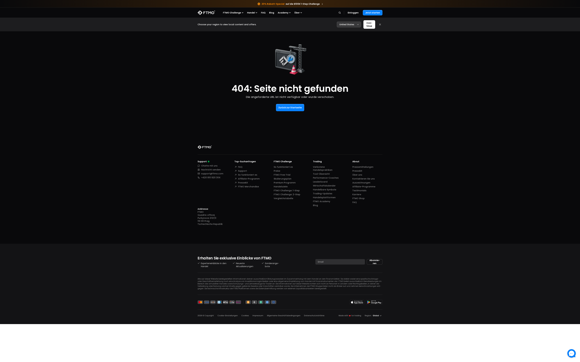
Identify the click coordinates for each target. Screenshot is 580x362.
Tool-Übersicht (321, 173)
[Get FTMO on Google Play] (374, 302)
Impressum (258, 315)
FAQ (263, 12)
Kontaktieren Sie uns (363, 178)
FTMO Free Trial (282, 174)
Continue (369, 24)
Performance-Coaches (326, 177)
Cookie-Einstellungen (228, 315)
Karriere (356, 194)
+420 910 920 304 (210, 177)
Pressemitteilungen (362, 166)
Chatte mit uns (209, 165)
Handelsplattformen (324, 197)
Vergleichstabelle (283, 198)
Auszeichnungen (361, 182)
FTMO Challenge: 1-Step (287, 190)
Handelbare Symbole (324, 189)
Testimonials (359, 190)
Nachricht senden (211, 169)
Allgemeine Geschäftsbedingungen (283, 315)
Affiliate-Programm (249, 178)
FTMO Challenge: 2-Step (287, 194)
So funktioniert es (247, 174)
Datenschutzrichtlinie (314, 315)
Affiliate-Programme (363, 186)
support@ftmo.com (212, 173)
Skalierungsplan (282, 178)
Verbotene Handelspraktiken (322, 168)
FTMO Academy (321, 201)
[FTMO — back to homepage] (206, 12)
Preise (277, 170)
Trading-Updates (322, 193)
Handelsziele (281, 186)
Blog (271, 12)
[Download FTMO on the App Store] (357, 302)
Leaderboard (320, 181)
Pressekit (243, 182)
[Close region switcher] (380, 24)
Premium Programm (285, 182)
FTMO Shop (358, 198)
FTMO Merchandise (248, 186)
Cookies (245, 315)
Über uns (357, 174)
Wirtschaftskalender (324, 185)
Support (242, 170)
